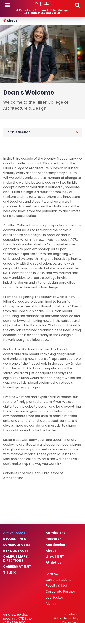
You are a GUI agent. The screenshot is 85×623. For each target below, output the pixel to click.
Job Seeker (54, 598)
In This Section (18, 132)
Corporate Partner (60, 592)
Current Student (58, 580)
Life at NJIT (55, 557)
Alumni (51, 604)
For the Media (71, 614)
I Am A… (52, 574)
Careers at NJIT (17, 567)
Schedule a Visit (17, 545)
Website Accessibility (66, 618)
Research (53, 539)
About (12, 20)
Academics (55, 545)
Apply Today (14, 533)
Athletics (53, 563)
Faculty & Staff (57, 586)
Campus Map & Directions (15, 559)
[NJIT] (42, 5)
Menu (7, 5)
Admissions (55, 533)
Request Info (14, 539)
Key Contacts (16, 551)
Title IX (9, 573)
